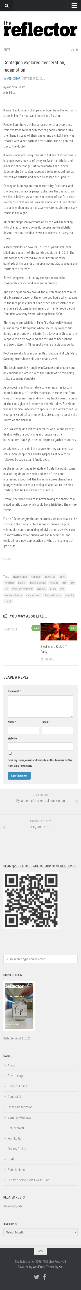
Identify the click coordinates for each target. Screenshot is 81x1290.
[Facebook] (44, 1277)
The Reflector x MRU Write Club (28, 1180)
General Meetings (19, 1117)
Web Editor (13, 79)
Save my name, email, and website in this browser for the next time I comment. (40, 763)
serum (53, 589)
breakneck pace (20, 576)
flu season (9, 582)
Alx (61, 1267)
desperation (50, 576)
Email (46, 722)
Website (12, 738)
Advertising (15, 1076)
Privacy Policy (16, 1149)
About (11, 1065)
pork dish (41, 589)
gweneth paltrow (38, 582)
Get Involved (15, 1128)
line (72, 582)
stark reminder (33, 595)
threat (8, 601)
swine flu (69, 595)
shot (62, 589)
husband (54, 582)
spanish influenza (13, 595)
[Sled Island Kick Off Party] (58, 631)
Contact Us (14, 1097)
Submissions (16, 1170)
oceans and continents (22, 589)
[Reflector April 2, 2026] (19, 1029)
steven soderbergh (53, 595)
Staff (10, 1159)
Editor (62, 576)
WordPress (39, 1267)
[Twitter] (36, 1277)
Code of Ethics (17, 1086)
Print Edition (15, 1138)
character (36, 576)
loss (6, 589)
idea (64, 582)
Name (12, 722)
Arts (7, 50)
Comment (14, 691)
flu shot (21, 582)
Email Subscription (19, 1107)
